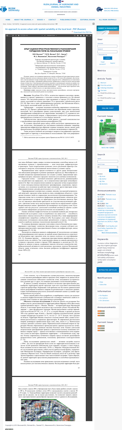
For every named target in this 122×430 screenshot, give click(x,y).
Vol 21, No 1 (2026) (108, 148)
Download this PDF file (83, 32)
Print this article (105, 85)
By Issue (102, 176)
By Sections (103, 184)
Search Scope (101, 164)
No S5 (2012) (16, 24)
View (101, 282)
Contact (52, 19)
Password (100, 49)
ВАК (107, 204)
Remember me (103, 54)
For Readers (104, 295)
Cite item (103, 90)
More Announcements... (110, 233)
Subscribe (103, 285)
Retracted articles (108, 270)
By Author (103, 179)
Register (112, 63)
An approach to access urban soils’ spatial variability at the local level (37, 24)
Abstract (103, 83)
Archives (9, 24)
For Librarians (104, 301)
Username (100, 43)
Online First (108, 108)
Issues (40, 19)
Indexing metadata (106, 88)
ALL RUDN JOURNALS (107, 19)
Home (8, 19)
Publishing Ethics (68, 19)
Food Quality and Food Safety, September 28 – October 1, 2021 (107, 228)
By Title (102, 181)
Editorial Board (87, 19)
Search (99, 158)
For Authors (104, 298)
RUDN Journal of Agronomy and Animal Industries (60, 9)
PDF (57, 24)
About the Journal (23, 19)
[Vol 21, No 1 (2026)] (107, 144)
